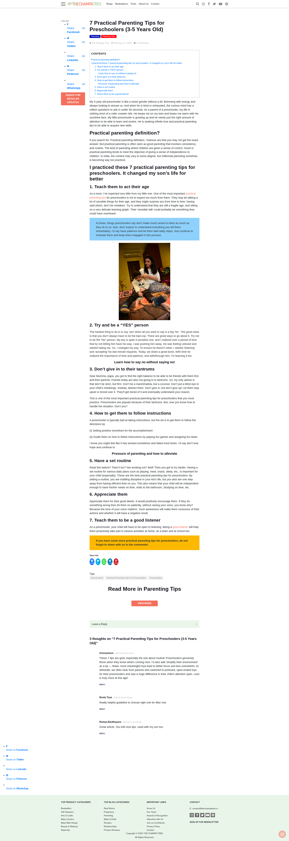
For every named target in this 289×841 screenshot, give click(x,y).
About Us (144, 4)
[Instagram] (203, 4)
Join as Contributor (156, 823)
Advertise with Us (155, 819)
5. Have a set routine (105, 87)
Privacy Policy (153, 826)
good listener (180, 527)
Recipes (108, 823)
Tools (133, 4)
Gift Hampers (67, 812)
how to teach (97, 578)
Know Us (151, 808)
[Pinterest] (226, 4)
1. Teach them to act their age (109, 66)
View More (145, 603)
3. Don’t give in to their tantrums (110, 76)
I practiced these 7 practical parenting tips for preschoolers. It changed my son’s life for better (136, 63)
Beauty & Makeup (69, 826)
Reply (102, 685)
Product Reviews (112, 830)
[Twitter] (214, 4)
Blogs (109, 4)
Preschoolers (155, 578)
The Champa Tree (100, 43)
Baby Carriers (67, 819)
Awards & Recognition (157, 815)
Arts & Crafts (67, 815)
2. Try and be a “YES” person (109, 70)
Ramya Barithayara (110, 722)
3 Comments (142, 43)
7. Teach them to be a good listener (112, 94)
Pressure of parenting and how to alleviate (118, 83)
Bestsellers (66, 808)
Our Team (151, 812)
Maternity (65, 830)
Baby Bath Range (69, 823)
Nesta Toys (105, 697)
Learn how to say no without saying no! (117, 73)
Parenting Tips (109, 36)
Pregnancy (109, 812)
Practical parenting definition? (105, 59)
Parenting (95, 36)
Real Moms (109, 808)
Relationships (110, 826)
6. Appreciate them (104, 90)
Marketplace (121, 4)
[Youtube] (220, 4)
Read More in (144, 589)
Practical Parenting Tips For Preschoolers (126, 578)
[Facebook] (209, 4)
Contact (155, 4)
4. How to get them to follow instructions (114, 80)
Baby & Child (110, 819)
